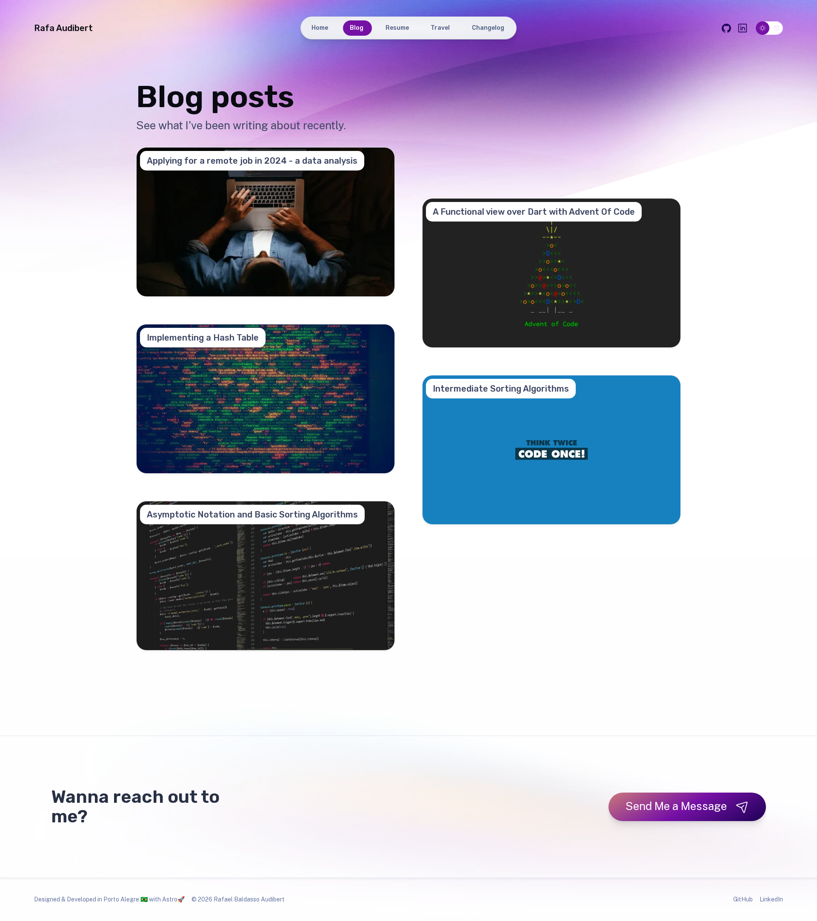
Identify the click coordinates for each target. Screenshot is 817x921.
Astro (169, 899)
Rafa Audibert (63, 28)
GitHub (743, 899)
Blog (358, 27)
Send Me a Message (676, 806)
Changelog (489, 27)
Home (321, 27)
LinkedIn (771, 899)
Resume (398, 27)
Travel (441, 27)
